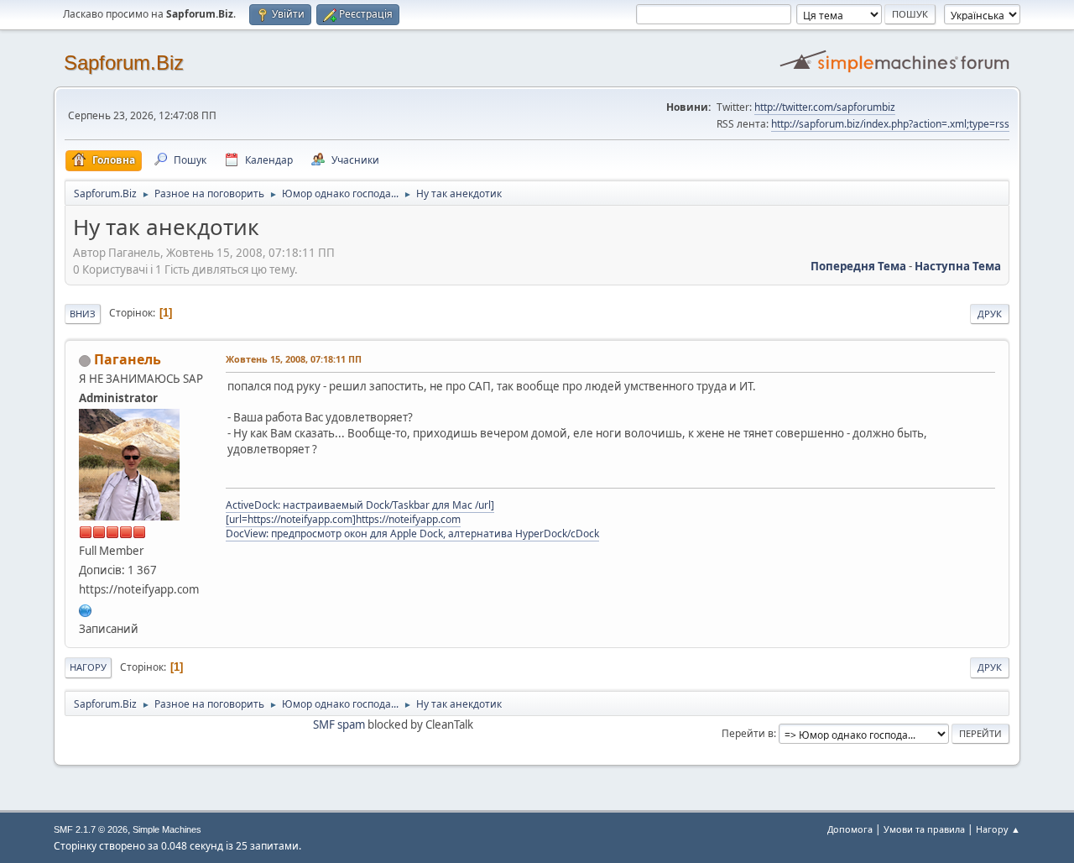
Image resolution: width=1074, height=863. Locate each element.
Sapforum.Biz (124, 62)
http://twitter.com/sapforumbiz (824, 107)
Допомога (850, 829)
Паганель (127, 359)
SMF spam (339, 724)
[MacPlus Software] (85, 608)
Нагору (88, 667)
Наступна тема (958, 266)
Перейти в (748, 733)
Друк (990, 313)
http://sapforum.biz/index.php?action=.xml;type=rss (890, 124)
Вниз (83, 313)
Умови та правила (924, 829)
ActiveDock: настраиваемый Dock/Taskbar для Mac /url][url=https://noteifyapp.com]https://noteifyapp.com (360, 512)
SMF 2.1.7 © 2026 (91, 829)
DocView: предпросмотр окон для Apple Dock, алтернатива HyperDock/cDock (412, 533)
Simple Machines (167, 829)
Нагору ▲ (998, 829)
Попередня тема (858, 266)
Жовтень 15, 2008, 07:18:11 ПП (294, 359)
